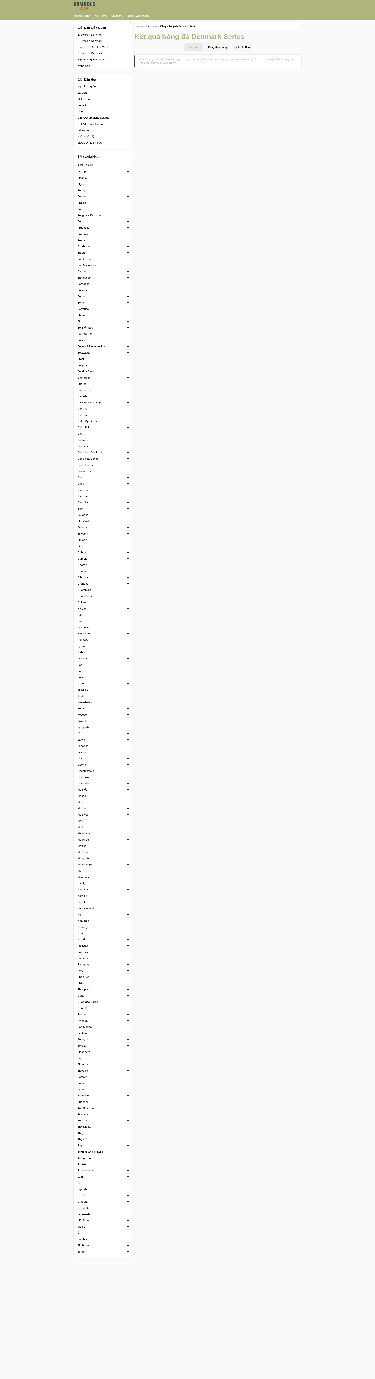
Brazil (81, 358)
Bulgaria (83, 365)
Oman (81, 933)
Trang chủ (81, 15)
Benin (81, 302)
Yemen (82, 1251)
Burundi (82, 383)
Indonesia (84, 658)
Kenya (81, 708)
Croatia (82, 477)
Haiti (80, 614)
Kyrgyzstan (84, 727)
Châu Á (82, 408)
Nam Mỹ (83, 889)
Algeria (82, 184)
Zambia (82, 1239)
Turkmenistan (86, 1170)
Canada (82, 396)
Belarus (82, 290)
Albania (82, 177)
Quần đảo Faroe (88, 1001)
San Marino (85, 1026)
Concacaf (83, 446)
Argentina (83, 227)
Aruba (81, 240)
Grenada (83, 583)
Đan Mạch (84, 502)
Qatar (81, 995)
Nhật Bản (83, 920)
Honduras (84, 627)
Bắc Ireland (85, 258)
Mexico (82, 845)
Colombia (83, 440)
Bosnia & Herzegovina (91, 346)
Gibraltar (83, 577)
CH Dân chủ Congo (90, 402)
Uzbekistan (84, 1207)
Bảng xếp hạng (138, 15)
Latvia (81, 739)
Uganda (82, 1189)
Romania (83, 1014)
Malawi (82, 802)
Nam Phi (83, 895)
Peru (80, 970)
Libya (81, 758)
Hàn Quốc (84, 621)
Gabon (82, 552)
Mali (80, 820)
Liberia (82, 764)
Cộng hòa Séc (86, 464)
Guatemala (84, 589)
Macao (82, 795)
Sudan (82, 1083)
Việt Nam (83, 1220)
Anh (80, 209)
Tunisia (82, 1164)
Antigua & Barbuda (89, 215)
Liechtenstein (86, 770)
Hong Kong (84, 633)
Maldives (83, 814)
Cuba (81, 483)
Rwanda (83, 1020)
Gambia (82, 558)
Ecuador (83, 514)
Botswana (84, 352)
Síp (80, 1058)
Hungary (83, 639)
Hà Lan (82, 608)
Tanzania (83, 1114)
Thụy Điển (84, 1133)
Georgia (83, 564)
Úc (79, 1182)
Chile (81, 433)
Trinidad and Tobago (90, 1151)
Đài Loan (83, 496)
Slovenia (83, 1070)
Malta (81, 827)
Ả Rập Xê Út (85, 165)
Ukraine (82, 1195)
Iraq (80, 671)
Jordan (82, 695)
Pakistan (83, 945)
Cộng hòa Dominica (90, 452)
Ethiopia (83, 539)
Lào (80, 733)
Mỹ (79, 870)
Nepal (81, 902)
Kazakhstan (85, 702)
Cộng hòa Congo (88, 458)
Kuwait (82, 720)
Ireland (82, 677)
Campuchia (85, 390)
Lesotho (83, 752)
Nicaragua (84, 927)
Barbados (83, 283)
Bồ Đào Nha (85, 333)
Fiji (79, 546)
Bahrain (82, 271)
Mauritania (84, 833)
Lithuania (83, 777)
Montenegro (85, 864)
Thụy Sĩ (82, 1139)
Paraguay (83, 964)
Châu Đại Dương (88, 421)
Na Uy (81, 883)
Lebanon (83, 745)
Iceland (82, 652)
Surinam (83, 1101)
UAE (80, 1176)
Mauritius (83, 839)
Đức (80, 508)
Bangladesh (85, 277)
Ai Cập (82, 171)
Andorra (83, 196)
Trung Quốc (85, 1158)
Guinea (82, 602)
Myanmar (83, 877)
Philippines (84, 989)
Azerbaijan (84, 246)
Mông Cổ (83, 858)
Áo (79, 221)
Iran (80, 664)
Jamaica (83, 689)
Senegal (83, 1039)
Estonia (82, 527)
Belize (81, 296)
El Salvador (85, 521)
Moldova (83, 852)
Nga (80, 914)
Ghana (82, 571)
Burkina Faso (86, 371)
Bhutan (82, 315)
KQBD (153, 26)
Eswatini (83, 533)
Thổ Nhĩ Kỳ (84, 1126)
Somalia (83, 1076)
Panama (83, 958)
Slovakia (83, 1064)
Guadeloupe (85, 596)
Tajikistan (83, 1095)
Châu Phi (83, 427)
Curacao (83, 489)
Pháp (81, 983)
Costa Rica (84, 471)
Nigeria (82, 939)
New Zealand (86, 908)
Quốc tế (82, 1008)
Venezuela (84, 1214)
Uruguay (83, 1201)
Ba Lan (82, 252)
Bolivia (82, 340)
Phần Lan (83, 976)
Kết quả (101, 15)
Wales (81, 1226)
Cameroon (84, 377)
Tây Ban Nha (86, 1108)
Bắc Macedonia (87, 265)
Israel (81, 683)
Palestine (83, 951)
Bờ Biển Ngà (85, 327)
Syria (81, 1089)
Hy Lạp (82, 646)
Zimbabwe (84, 1245)
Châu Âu (83, 415)
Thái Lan (83, 1120)
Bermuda (83, 308)
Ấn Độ (81, 190)
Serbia (82, 1045)
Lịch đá (117, 15)
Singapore (84, 1051)
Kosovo (82, 714)
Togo (81, 1145)
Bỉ (79, 321)
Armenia (83, 233)
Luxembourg (85, 783)
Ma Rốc (82, 789)
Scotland (83, 1033)
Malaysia (83, 808)
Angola (82, 202)
